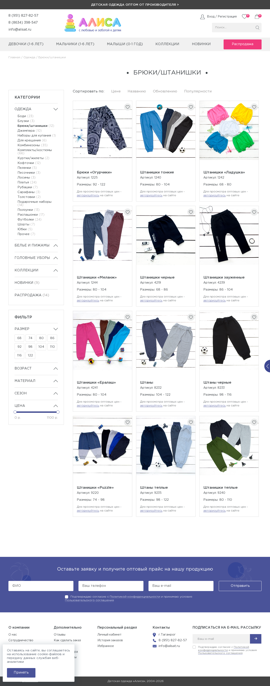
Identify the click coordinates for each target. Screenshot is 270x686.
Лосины (27, 177)
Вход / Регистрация (222, 16)
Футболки (30, 219)
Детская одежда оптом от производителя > (135, 4)
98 (30, 346)
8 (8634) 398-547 (23, 22)
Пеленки (27, 167)
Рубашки (28, 187)
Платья (27, 182)
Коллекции (26, 270)
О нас (12, 634)
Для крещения (32, 140)
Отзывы (59, 634)
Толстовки (29, 197)
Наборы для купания (37, 135)
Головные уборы (32, 258)
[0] (257, 16)
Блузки (26, 121)
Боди (26, 116)
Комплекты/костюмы (35, 152)
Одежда (29, 57)
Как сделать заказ (67, 640)
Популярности (198, 91)
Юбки (25, 229)
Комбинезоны (33, 145)
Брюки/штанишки (36, 125)
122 (30, 355)
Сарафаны (29, 192)
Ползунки (29, 209)
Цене (116, 91)
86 (52, 338)
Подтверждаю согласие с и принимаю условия (227, 650)
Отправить (240, 585)
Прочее (26, 234)
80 (41, 338)
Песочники (29, 172)
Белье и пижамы (32, 245)
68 (19, 338)
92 (20, 346)
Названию (137, 91)
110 (52, 346)
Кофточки (29, 163)
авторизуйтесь (88, 195)
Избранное (105, 646)
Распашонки (31, 214)
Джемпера (30, 130)
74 (30, 338)
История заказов (110, 640)
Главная (14, 57)
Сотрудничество (20, 640)
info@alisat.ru (19, 29)
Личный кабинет (109, 634)
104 (41, 346)
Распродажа (242, 44)
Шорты (26, 224)
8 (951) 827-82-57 (23, 15)
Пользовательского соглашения (89, 600)
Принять (21, 672)
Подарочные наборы (34, 203)
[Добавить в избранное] (127, 107)
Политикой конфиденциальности (135, 596)
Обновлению (165, 91)
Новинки (201, 44)
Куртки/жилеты (33, 158)
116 (19, 355)
